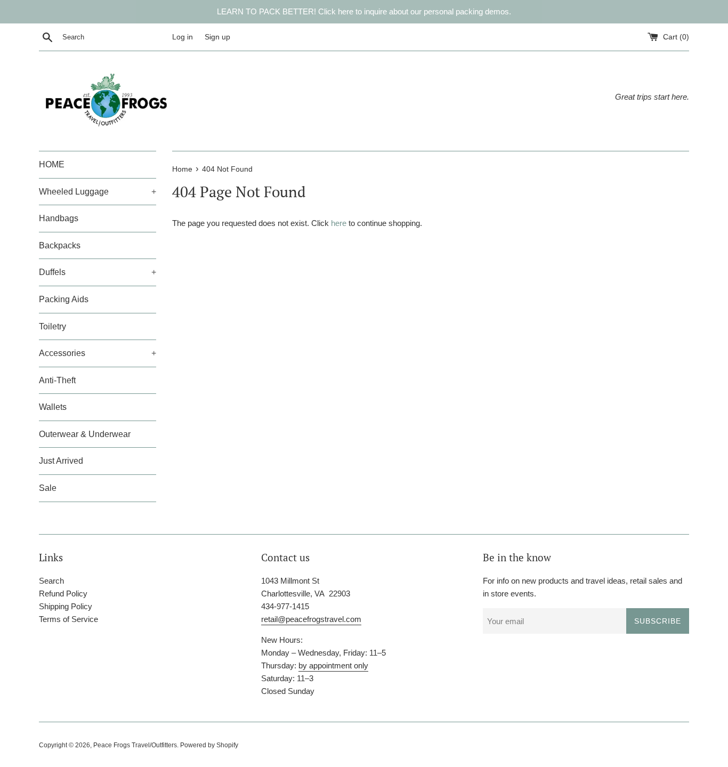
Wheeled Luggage (97, 191)
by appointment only (333, 665)
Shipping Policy (65, 606)
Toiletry (52, 326)
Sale (47, 488)
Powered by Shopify (209, 745)
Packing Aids (63, 299)
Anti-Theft (57, 380)
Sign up (217, 37)
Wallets (53, 406)
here (338, 223)
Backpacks (59, 245)
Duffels (97, 272)
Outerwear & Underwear (85, 434)
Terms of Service (68, 619)
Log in (182, 37)
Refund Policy (63, 593)
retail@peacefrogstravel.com (311, 619)
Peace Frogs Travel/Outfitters (135, 745)
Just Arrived (61, 460)
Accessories (97, 353)
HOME (51, 164)
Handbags (58, 218)
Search (51, 580)
